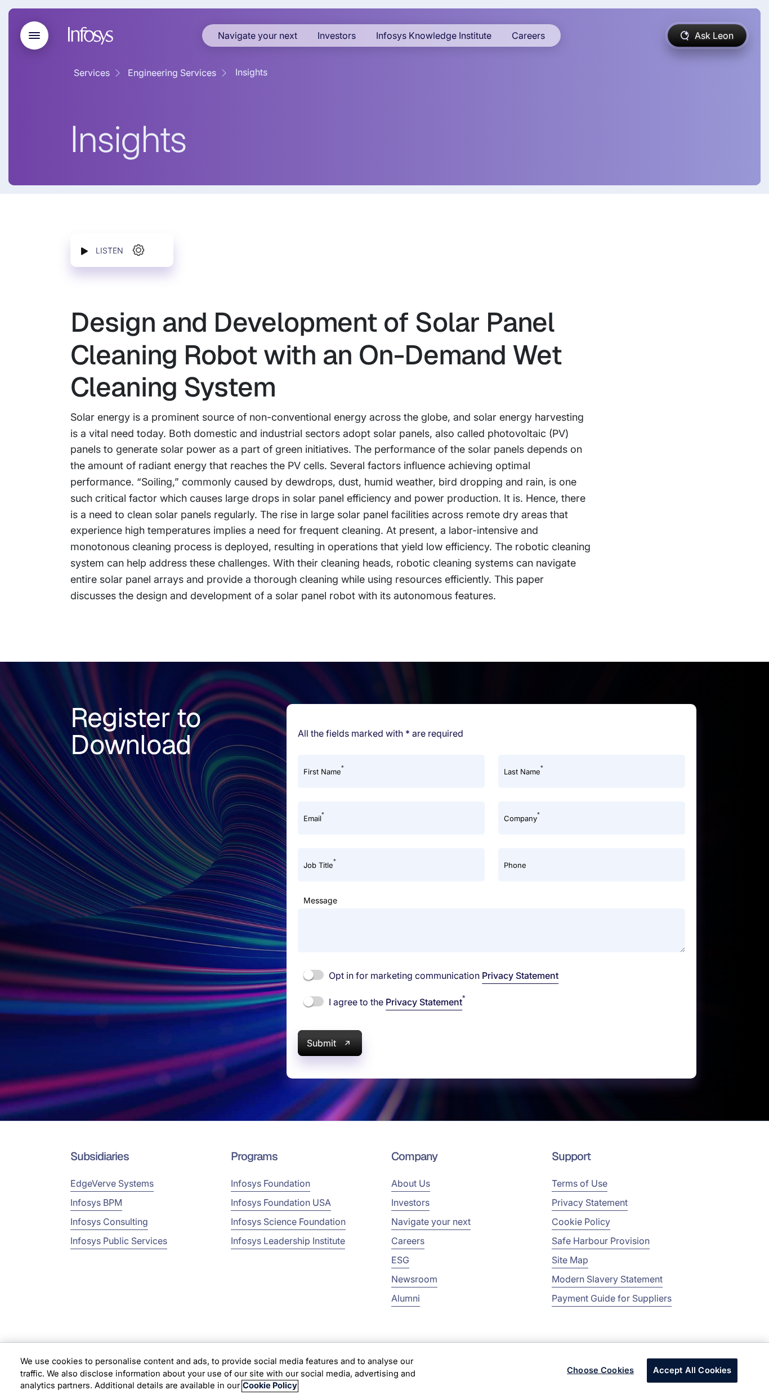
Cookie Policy (581, 1221)
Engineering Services (172, 72)
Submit (321, 1043)
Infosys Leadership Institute (288, 1240)
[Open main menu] (34, 35)
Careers (528, 35)
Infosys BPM (96, 1202)
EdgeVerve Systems (112, 1183)
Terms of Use (579, 1183)
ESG (400, 1260)
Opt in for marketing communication (442, 975)
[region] (384, 1371)
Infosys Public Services (118, 1240)
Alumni (405, 1298)
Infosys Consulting (109, 1221)
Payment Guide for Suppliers (612, 1298)
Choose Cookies (600, 1370)
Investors (337, 35)
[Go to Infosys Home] (92, 36)
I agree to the (396, 1001)
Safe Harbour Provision (601, 1240)
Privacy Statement (520, 975)
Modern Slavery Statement (607, 1279)
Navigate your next (257, 35)
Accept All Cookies (692, 1370)
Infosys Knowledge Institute (433, 35)
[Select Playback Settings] (138, 250)
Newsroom (414, 1279)
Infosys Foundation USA (281, 1202)
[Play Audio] (84, 250)
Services (92, 72)
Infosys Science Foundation (288, 1221)
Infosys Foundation (270, 1183)
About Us (410, 1183)
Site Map (570, 1260)
